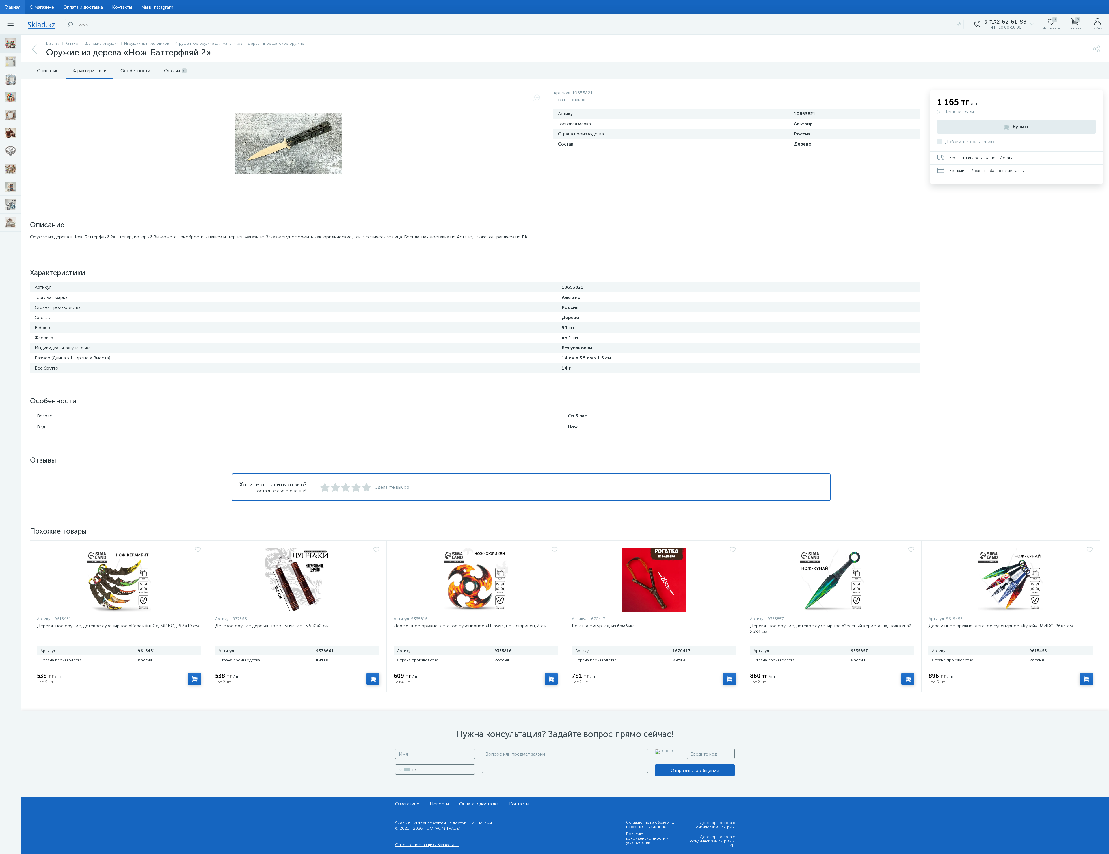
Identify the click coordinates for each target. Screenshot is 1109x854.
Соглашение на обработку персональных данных (650, 824)
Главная (13, 7)
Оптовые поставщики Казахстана (427, 844)
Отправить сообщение (695, 770)
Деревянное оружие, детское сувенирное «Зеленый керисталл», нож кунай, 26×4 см (831, 628)
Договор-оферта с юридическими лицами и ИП (712, 841)
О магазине (42, 7)
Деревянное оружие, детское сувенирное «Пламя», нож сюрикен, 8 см (470, 626)
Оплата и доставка (83, 7)
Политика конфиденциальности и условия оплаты (647, 838)
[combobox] (405, 769)
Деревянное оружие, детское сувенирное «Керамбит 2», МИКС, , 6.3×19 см (118, 626)
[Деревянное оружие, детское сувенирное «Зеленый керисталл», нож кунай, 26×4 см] (832, 580)
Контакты (122, 7)
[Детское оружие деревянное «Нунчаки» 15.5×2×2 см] (297, 580)
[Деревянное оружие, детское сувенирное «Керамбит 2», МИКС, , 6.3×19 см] (119, 580)
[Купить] (194, 679)
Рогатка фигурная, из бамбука (603, 626)
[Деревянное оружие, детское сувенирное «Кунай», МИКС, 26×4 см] (1010, 580)
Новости (439, 804)
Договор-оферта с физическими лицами (715, 825)
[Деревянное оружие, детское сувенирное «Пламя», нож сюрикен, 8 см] (476, 580)
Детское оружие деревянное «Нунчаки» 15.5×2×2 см (272, 626)
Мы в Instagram (157, 7)
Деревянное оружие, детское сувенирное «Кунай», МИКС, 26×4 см (1000, 626)
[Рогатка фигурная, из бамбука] (654, 580)
